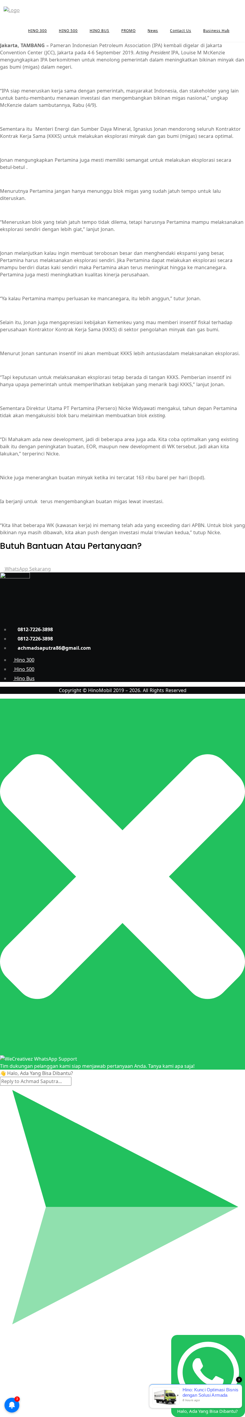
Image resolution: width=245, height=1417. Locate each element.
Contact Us (180, 30)
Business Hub (216, 30)
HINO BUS (99, 30)
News (153, 30)
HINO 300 (37, 30)
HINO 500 (68, 30)
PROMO (128, 30)
